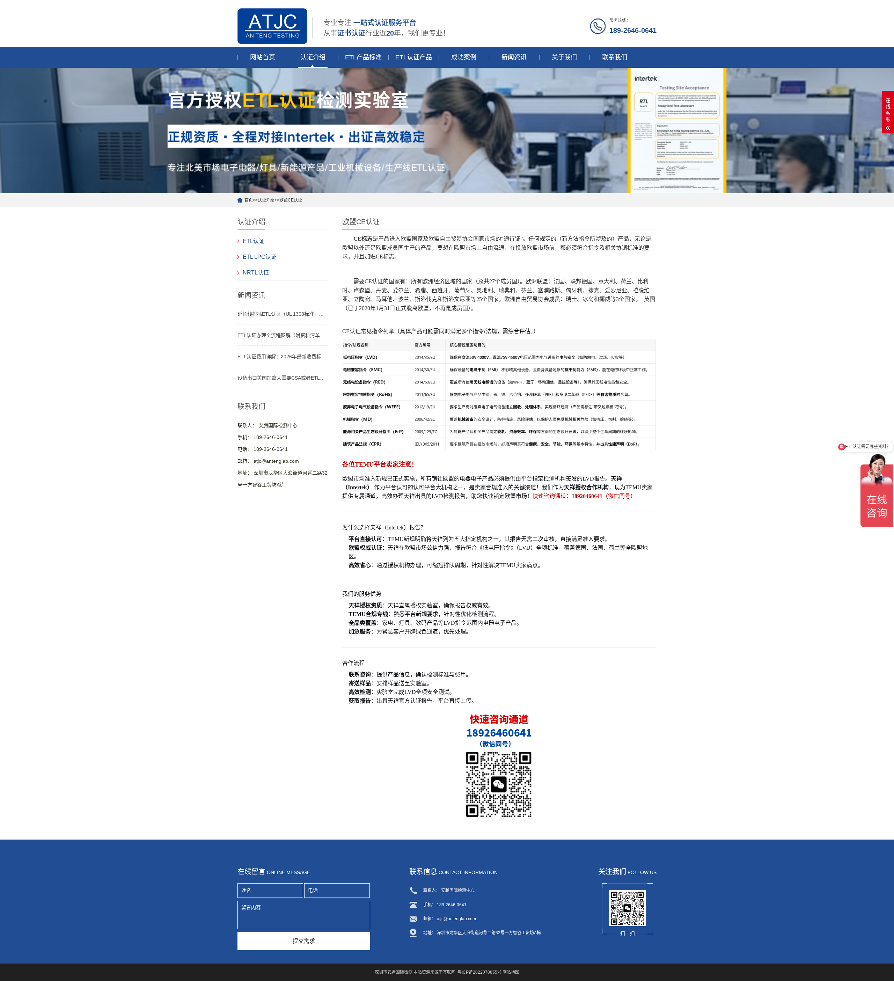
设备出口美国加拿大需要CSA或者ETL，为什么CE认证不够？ (282, 378)
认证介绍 (312, 57)
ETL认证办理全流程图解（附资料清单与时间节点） (282, 335)
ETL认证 (253, 241)
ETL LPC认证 (260, 257)
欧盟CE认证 (290, 200)
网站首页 (262, 57)
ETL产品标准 (363, 57)
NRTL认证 (256, 273)
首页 (248, 200)
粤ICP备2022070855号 (479, 972)
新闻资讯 (514, 57)
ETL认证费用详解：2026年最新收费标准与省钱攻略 (282, 356)
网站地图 (511, 972)
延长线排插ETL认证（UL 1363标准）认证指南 (282, 314)
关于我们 (564, 57)
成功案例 (463, 57)
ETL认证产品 (413, 57)
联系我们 (614, 57)
